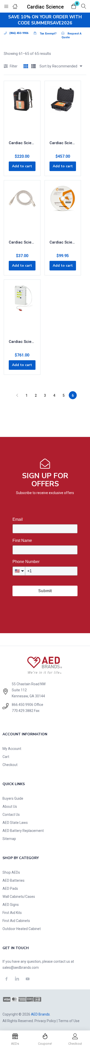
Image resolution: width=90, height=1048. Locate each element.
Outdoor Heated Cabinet (21, 929)
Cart (5, 757)
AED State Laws (15, 823)
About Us (9, 806)
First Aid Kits (12, 913)
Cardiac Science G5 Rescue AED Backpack (22, 143)
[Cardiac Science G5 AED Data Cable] (22, 210)
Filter (14, 66)
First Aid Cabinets (16, 921)
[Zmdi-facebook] (6, 979)
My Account (11, 749)
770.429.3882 (22, 711)
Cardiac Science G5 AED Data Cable (22, 242)
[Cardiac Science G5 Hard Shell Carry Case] (63, 111)
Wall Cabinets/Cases (18, 897)
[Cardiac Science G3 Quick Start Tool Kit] (63, 210)
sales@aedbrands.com (20, 967)
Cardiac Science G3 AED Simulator (22, 341)
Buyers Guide (12, 798)
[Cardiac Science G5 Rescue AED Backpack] (22, 111)
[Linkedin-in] (17, 979)
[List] (33, 66)
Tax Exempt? (48, 33)
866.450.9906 (22, 705)
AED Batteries (13, 880)
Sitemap (9, 839)
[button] (74, 6)
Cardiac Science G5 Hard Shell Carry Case (63, 143)
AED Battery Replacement (23, 831)
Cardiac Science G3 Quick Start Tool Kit (63, 242)
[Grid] (26, 66)
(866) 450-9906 (18, 33)
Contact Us (11, 815)
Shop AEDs (11, 872)
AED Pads (10, 888)
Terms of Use (69, 1021)
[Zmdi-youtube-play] (28, 979)
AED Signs (10, 905)
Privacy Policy (45, 1021)
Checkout (10, 765)
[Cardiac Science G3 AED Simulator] (22, 310)
